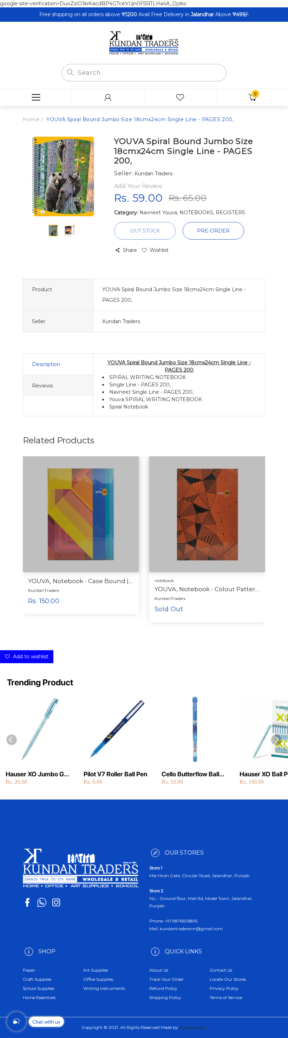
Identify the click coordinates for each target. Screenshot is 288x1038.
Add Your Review (138, 186)
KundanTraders (43, 590)
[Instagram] (56, 902)
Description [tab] (46, 364)
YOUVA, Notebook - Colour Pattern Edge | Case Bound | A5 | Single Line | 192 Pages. (207, 589)
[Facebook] (27, 902)
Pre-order (213, 231)
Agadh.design (193, 1027)
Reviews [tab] (42, 386)
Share (130, 250)
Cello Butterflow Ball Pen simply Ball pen (190, 774)
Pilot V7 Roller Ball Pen (115, 774)
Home (31, 119)
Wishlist (159, 250)
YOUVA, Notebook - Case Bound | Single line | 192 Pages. (80, 581)
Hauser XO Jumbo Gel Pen (37, 774)
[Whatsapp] (41, 902)
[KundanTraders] (144, 42)
